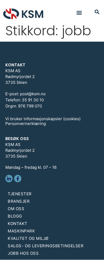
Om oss (16, 208)
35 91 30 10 (33, 99)
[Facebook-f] (17, 178)
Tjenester (20, 193)
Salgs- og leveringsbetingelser (45, 245)
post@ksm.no (33, 93)
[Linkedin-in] (9, 178)
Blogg (15, 216)
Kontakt (17, 223)
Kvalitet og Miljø (28, 238)
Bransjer (19, 201)
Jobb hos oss (23, 253)
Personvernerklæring (25, 123)
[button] (79, 12)
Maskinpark (21, 230)
